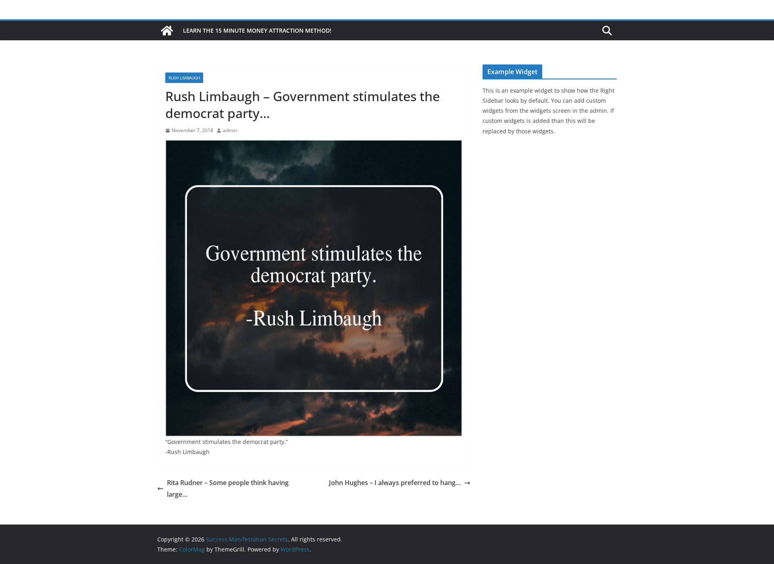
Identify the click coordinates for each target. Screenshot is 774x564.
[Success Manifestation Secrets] (167, 30)
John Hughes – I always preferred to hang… (395, 482)
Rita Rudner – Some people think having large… (228, 488)
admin (230, 130)
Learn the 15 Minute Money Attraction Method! (257, 30)
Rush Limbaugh (184, 78)
